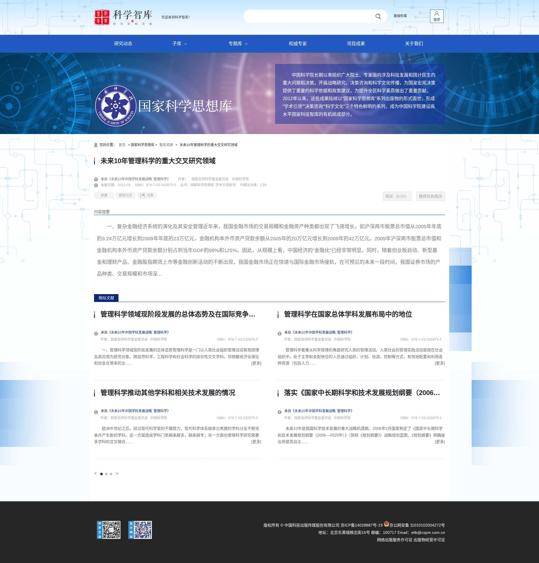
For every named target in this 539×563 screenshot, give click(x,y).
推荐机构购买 (430, 196)
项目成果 (356, 43)
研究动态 (123, 43)
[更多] (256, 363)
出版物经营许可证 (429, 539)
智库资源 (166, 145)
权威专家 (298, 43)
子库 (176, 43)
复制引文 (125, 195)
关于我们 (414, 43)
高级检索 (400, 16)
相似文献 (106, 298)
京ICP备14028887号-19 (362, 525)
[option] (178, 384)
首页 (122, 145)
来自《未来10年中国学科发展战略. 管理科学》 (139, 179)
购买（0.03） (397, 196)
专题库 (235, 43)
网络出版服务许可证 (394, 539)
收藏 (104, 195)
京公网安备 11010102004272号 (417, 525)
